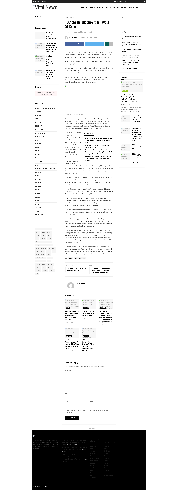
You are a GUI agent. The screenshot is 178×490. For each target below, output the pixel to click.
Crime (67, 307)
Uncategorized (40, 215)
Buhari (49, 235)
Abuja (45, 229)
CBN (37, 238)
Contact (44, 1)
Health (37, 151)
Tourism (38, 208)
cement (43, 238)
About (34, 1)
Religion (38, 197)
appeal (70, 258)
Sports (131, 7)
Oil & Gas (38, 179)
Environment (40, 136)
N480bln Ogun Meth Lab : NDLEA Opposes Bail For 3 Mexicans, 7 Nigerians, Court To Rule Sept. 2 (98, 140)
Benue (43, 235)
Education (39, 129)
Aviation (38, 112)
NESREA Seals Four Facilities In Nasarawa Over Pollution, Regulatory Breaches (131, 44)
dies (50, 241)
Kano (42, 251)
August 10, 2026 (87, 318)
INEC (37, 251)
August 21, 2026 (69, 322)
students (45, 270)
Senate (38, 270)
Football (38, 140)
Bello (37, 235)
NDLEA (38, 257)
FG (80, 258)
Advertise (39, 1)
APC (50, 229)
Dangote (38, 241)
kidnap (48, 251)
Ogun (43, 261)
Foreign (38, 144)
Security (38, 200)
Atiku (43, 232)
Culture (38, 122)
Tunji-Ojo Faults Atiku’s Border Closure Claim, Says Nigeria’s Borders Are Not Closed (130, 97)
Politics (108, 7)
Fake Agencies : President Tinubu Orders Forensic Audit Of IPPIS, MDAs (136, 120)
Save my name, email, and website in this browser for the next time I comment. (87, 411)
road (44, 267)
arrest (37, 232)
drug (37, 245)
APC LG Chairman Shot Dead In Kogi (131, 68)
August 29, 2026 (134, 101)
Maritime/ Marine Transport (45, 168)
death (45, 241)
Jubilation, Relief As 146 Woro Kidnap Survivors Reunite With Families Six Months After (132, 62)
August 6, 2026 (103, 324)
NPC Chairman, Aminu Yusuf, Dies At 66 (136, 147)
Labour (37, 165)
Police (38, 264)
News (37, 176)
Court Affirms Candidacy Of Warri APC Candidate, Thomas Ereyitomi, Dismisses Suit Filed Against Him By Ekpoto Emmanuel (98, 152)
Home (66, 17)
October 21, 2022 (84, 37)
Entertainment (40, 133)
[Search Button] (141, 18)
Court (75, 258)
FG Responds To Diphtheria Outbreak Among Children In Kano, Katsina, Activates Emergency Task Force (136, 134)
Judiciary (72, 17)
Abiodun (38, 229)
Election (43, 248)
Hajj (53, 248)
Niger (43, 257)
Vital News (73, 37)
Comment (68, 370)
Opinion (123, 7)
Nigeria (50, 257)
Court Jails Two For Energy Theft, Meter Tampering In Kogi (88, 313)
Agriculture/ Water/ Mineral (45, 108)
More (137, 7)
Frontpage (83, 7)
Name (67, 393)
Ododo (38, 261)
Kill (54, 251)
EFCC (37, 248)
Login (143, 1)
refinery (50, 264)
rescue (38, 267)
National (116, 7)
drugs (43, 245)
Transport (39, 211)
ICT (36, 158)
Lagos (48, 254)
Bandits (49, 232)
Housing (38, 154)
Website (92, 402)
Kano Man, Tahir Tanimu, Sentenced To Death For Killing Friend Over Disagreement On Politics (98, 158)
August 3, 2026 (69, 350)
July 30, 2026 (86, 353)
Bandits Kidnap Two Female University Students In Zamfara (50, 74)
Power (37, 193)
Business (92, 7)
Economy (100, 7)
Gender (37, 147)
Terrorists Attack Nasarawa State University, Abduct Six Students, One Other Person (51, 47)
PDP (49, 261)
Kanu (84, 258)
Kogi (37, 254)
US (37, 273)
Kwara (42, 254)
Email (67, 402)
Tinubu (52, 270)
